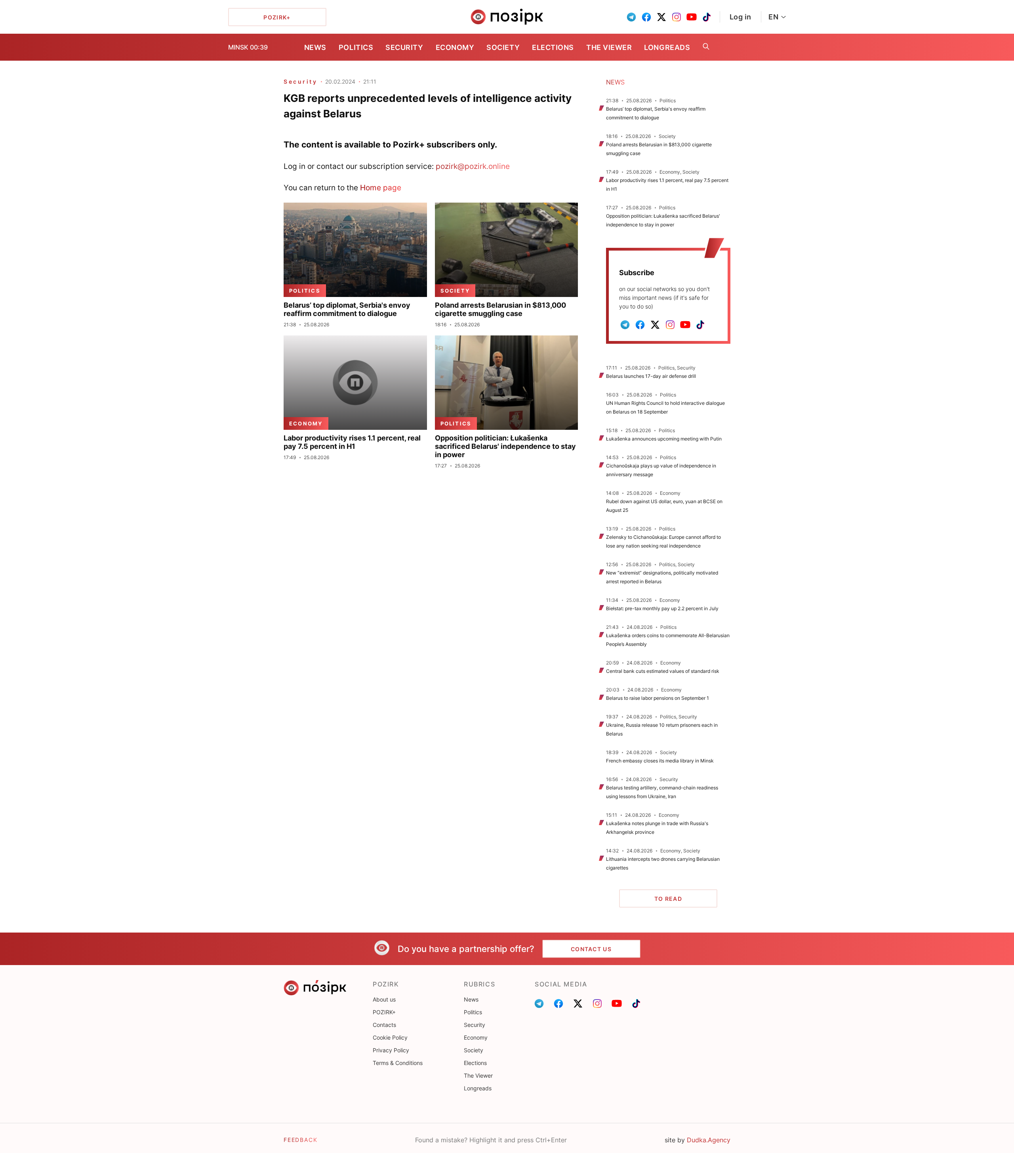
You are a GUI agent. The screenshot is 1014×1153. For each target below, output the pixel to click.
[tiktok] (707, 17)
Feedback (301, 1139)
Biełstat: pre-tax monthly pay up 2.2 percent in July (662, 608)
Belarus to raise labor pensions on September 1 (657, 698)
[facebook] (646, 17)
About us (384, 999)
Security (404, 47)
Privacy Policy (391, 1050)
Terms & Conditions (398, 1062)
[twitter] (661, 17)
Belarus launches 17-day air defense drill (651, 376)
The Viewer (609, 47)
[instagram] (676, 17)
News (315, 47)
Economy (455, 47)
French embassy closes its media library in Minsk (660, 761)
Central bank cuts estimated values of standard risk (662, 671)
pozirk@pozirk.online (473, 166)
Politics (356, 47)
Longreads (667, 47)
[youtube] (692, 17)
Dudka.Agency (708, 1140)
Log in (740, 17)
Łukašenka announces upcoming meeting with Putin (664, 439)
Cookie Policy (390, 1037)
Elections (553, 47)
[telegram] (631, 17)
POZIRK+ (384, 1012)
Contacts (384, 1024)
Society (503, 47)
